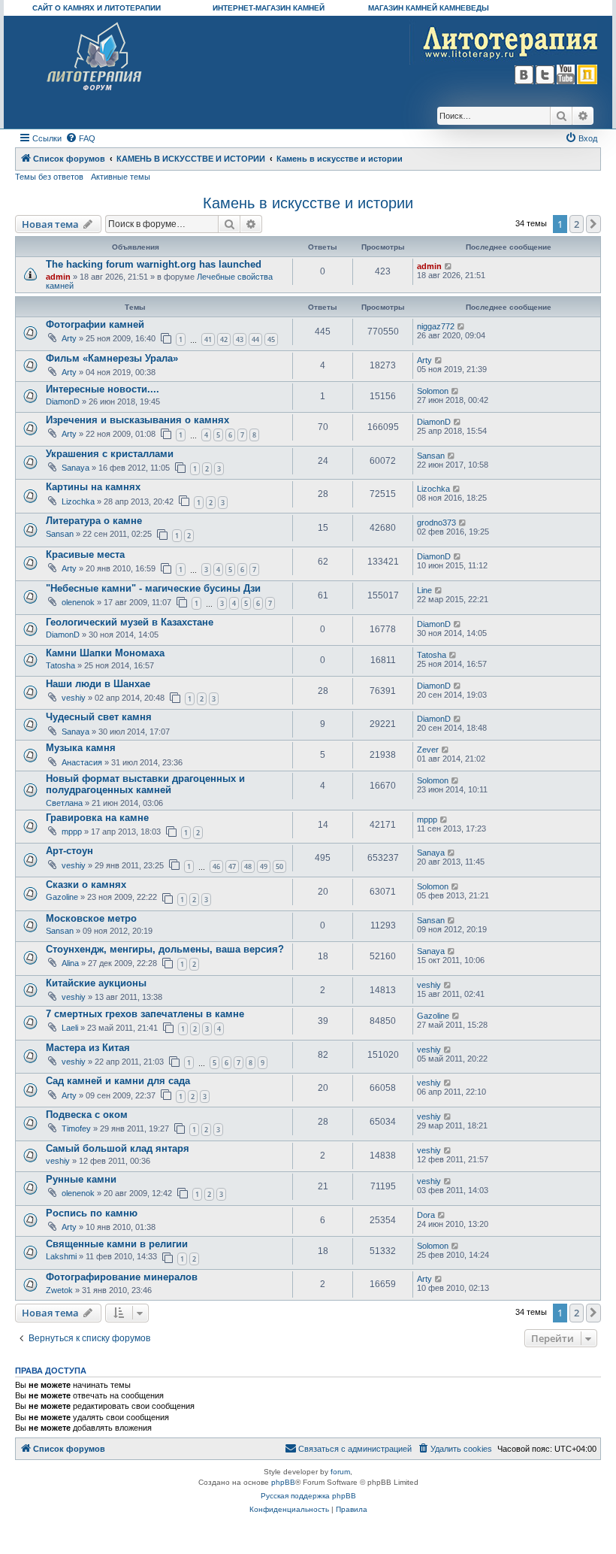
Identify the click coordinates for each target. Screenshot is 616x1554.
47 (232, 866)
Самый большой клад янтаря (117, 1148)
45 (271, 339)
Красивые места (85, 554)
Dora (426, 1214)
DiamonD (63, 401)
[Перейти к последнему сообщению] (449, 266)
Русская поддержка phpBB (308, 1496)
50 (279, 866)
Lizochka (78, 501)
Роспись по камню (91, 1213)
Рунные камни (81, 1179)
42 (224, 339)
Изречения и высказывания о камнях (137, 420)
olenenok (78, 602)
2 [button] (576, 224)
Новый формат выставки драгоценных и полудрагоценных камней (145, 784)
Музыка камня (81, 747)
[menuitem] (80, 138)
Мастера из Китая (88, 1047)
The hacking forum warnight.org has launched (153, 264)
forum (340, 1472)
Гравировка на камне (97, 817)
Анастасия (82, 762)
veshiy (74, 697)
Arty (69, 338)
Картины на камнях (93, 486)
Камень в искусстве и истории (308, 203)
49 (263, 866)
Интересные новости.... (102, 389)
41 (208, 339)
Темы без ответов (49, 176)
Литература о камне (94, 520)
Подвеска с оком (87, 1114)
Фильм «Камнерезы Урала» (112, 358)
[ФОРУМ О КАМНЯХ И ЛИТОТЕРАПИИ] (95, 57)
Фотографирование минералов (122, 1277)
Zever (428, 749)
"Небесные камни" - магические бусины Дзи (153, 588)
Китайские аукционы (96, 983)
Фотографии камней (95, 324)
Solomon (432, 390)
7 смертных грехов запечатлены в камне (145, 1013)
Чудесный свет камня (99, 716)
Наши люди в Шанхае (98, 683)
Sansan (431, 455)
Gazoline (62, 896)
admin (58, 276)
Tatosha (60, 665)
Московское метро (91, 918)
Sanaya (75, 467)
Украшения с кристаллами (110, 453)
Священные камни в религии (117, 1244)
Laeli (70, 1027)
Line (424, 590)
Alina (70, 963)
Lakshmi (61, 1256)
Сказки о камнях (86, 884)
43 (239, 339)
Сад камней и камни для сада (118, 1080)
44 (255, 339)
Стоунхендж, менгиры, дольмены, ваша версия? (165, 949)
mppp (72, 831)
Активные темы (120, 176)
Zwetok (59, 1290)
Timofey (76, 1128)
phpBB (283, 1482)
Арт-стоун (69, 850)
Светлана (64, 802)
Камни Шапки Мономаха (105, 653)
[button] (593, 224)
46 (216, 866)
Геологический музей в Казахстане (129, 622)
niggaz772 (435, 326)
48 (248, 866)
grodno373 (436, 522)
